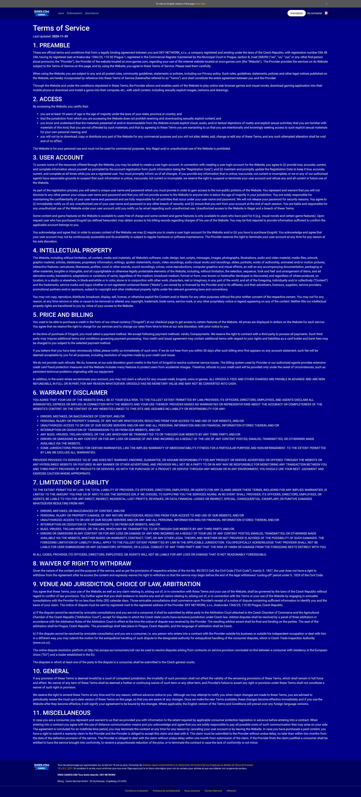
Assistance (92, 13)
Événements (74, 13)
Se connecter (314, 13)
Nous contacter (192, 790)
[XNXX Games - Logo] (41, 13)
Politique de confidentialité (166, 790)
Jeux (61, 13)
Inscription (296, 13)
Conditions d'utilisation (136, 790)
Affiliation (231, 790)
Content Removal (213, 790)
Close (326, 4)
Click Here (200, 3)
